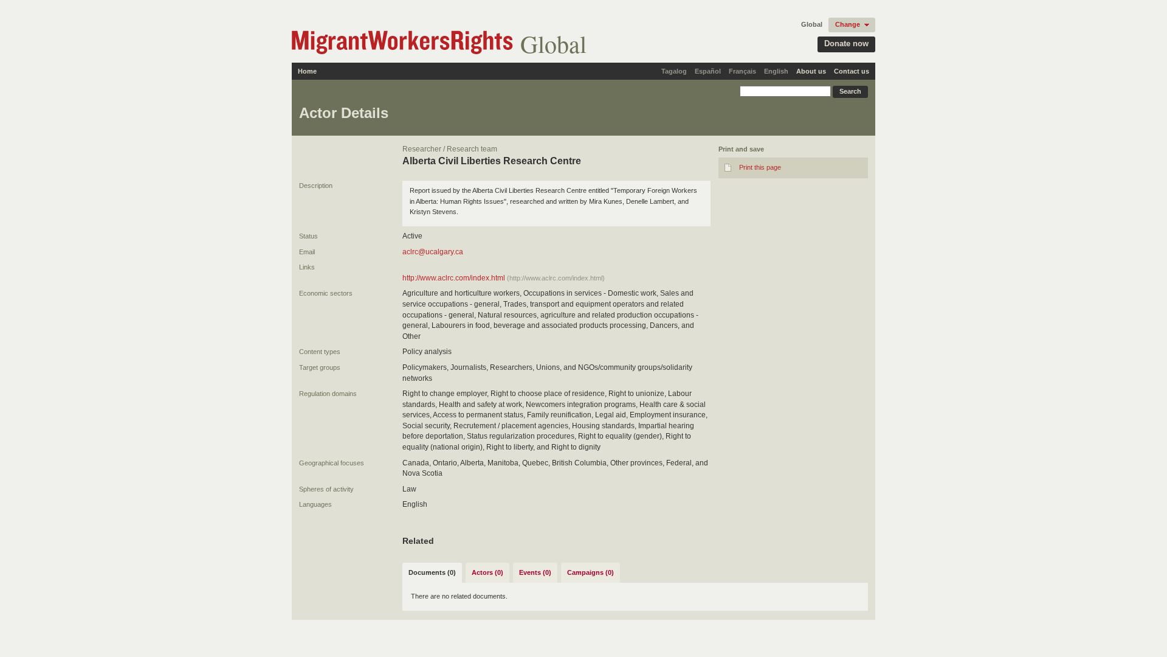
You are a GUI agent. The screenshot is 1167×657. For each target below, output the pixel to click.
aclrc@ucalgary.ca (432, 252)
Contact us (851, 71)
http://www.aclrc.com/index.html (453, 278)
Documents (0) (432, 572)
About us (811, 71)
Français (742, 71)
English (776, 71)
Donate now (846, 43)
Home (307, 71)
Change (847, 24)
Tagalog (674, 71)
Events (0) (535, 572)
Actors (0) (487, 572)
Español (708, 71)
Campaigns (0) (590, 572)
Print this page (760, 167)
